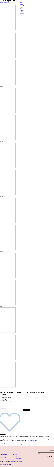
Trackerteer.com (5, 464)
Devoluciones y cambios (17, 458)
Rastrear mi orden (4, 454)
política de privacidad (13, 461)
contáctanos (15, 452)
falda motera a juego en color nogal (32, 440)
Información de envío (17, 456)
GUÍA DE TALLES (3, 408)
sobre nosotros (4, 452)
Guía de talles (4, 457)
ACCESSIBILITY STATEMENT (16, 455)
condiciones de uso (19, 461)
